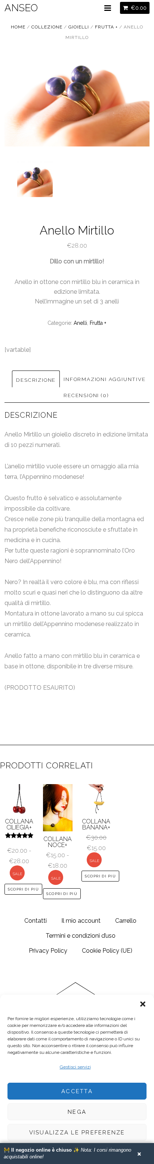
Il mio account (81, 920)
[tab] (36, 378)
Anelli (80, 323)
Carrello (125, 920)
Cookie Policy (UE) (107, 950)
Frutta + (106, 27)
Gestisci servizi (75, 1067)
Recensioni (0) (86, 395)
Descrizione (36, 380)
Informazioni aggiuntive (104, 379)
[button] (143, 1004)
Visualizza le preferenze (77, 1132)
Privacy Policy (48, 950)
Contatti (35, 920)
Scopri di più (23, 889)
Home (18, 27)
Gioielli (78, 27)
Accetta (77, 1091)
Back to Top (77, 1007)
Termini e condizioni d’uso (81, 935)
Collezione (46, 27)
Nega (77, 1112)
